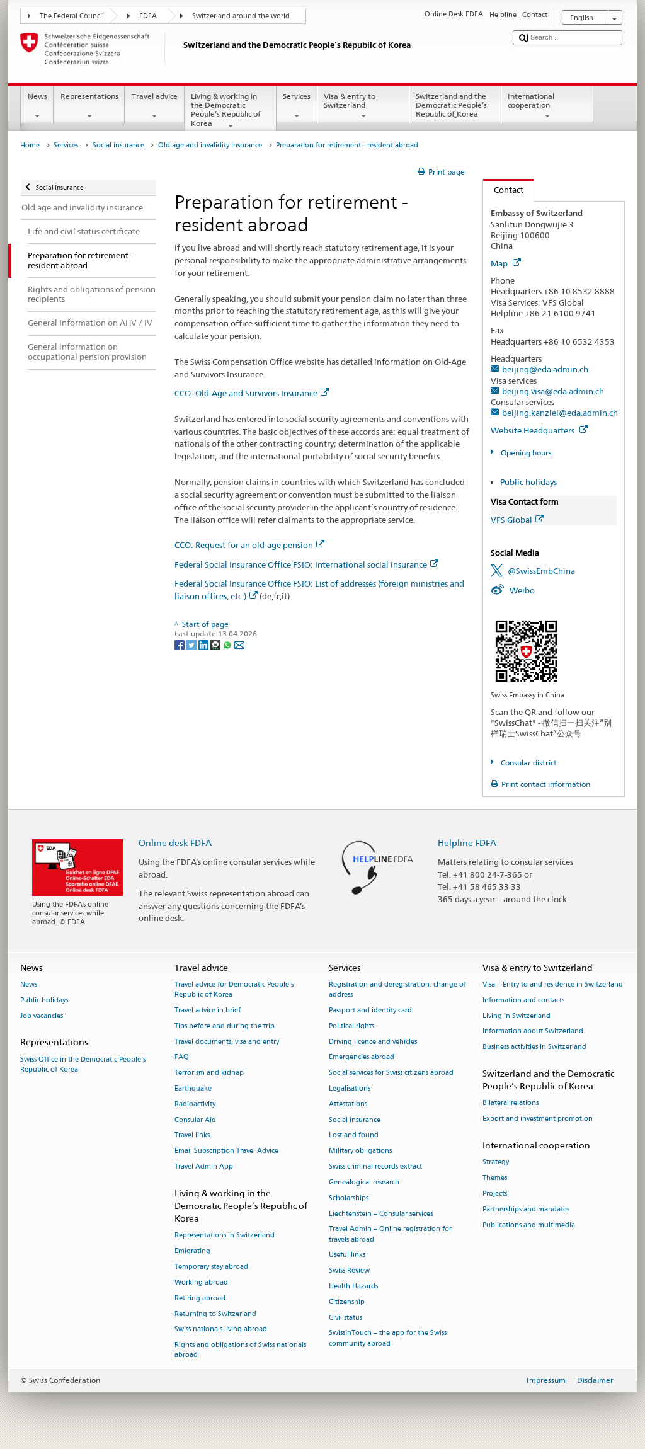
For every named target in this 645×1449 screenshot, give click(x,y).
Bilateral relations (510, 1103)
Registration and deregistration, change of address (397, 989)
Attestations (348, 1104)
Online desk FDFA (175, 842)
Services (297, 96)
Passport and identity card (370, 1010)
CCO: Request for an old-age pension (243, 545)
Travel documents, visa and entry (226, 1042)
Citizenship (347, 1302)
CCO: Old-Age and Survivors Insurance (245, 393)
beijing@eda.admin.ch (545, 369)
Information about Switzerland (532, 1032)
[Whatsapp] (228, 644)
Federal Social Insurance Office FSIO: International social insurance (300, 564)
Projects (494, 1193)
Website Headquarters (533, 430)
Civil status (345, 1318)
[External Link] (526, 650)
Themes (494, 1178)
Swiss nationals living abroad (220, 1330)
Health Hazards (353, 1286)
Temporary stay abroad (211, 1267)
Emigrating (192, 1251)
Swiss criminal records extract (375, 1167)
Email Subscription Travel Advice (226, 1151)
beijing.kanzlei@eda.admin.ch (560, 413)
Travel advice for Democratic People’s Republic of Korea (234, 989)
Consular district (527, 762)
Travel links (192, 1135)
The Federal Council (72, 16)
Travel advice (155, 96)
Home (30, 145)
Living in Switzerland (516, 1016)
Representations (89, 96)
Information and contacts (523, 1000)
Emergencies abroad (361, 1057)
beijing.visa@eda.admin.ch (553, 391)
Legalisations (349, 1088)
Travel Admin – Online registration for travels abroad (390, 1234)
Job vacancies (41, 1016)
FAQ (181, 1057)
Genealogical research (364, 1182)
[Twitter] (192, 644)
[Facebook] (180, 644)
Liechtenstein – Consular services (381, 1214)
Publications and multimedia (528, 1225)
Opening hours (525, 452)
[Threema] (216, 644)
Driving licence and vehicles (373, 1042)
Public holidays (528, 482)
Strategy (495, 1163)
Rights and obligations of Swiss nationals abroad (240, 1350)
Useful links (347, 1255)
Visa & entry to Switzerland (349, 100)
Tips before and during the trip (224, 1026)
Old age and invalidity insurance (210, 145)
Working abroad (201, 1282)
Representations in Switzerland (224, 1236)
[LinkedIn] (204, 644)
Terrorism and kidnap (209, 1073)
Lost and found (354, 1135)
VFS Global (511, 520)
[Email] (239, 644)
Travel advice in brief (207, 1010)
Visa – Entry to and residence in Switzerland (552, 984)
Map (500, 263)
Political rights (351, 1026)
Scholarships (348, 1198)
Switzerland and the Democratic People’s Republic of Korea (451, 105)
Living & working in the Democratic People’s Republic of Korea (226, 109)
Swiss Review (349, 1271)
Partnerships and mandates (525, 1209)
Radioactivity (194, 1104)
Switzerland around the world (241, 16)
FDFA (148, 16)
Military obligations (360, 1151)
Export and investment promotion (537, 1119)
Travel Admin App (203, 1167)
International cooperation (531, 100)
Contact (503, 190)
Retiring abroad (199, 1298)
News (37, 96)
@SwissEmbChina (541, 571)
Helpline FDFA (467, 842)
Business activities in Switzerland (534, 1047)
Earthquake (193, 1088)
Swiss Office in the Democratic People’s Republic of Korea (83, 1064)
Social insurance (118, 145)
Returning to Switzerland (215, 1314)
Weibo (522, 590)
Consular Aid (195, 1120)
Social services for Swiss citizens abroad (391, 1073)
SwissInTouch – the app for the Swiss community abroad (388, 1338)
